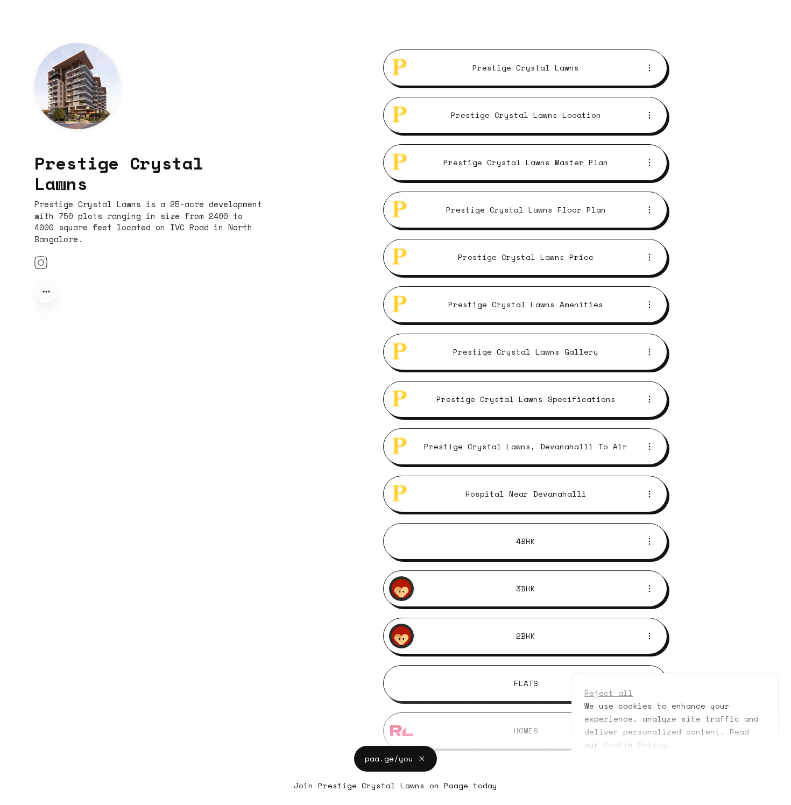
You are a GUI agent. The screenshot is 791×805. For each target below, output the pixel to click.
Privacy (19, 794)
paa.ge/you (389, 756)
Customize (612, 769)
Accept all (682, 769)
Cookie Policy (635, 744)
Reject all (608, 692)
